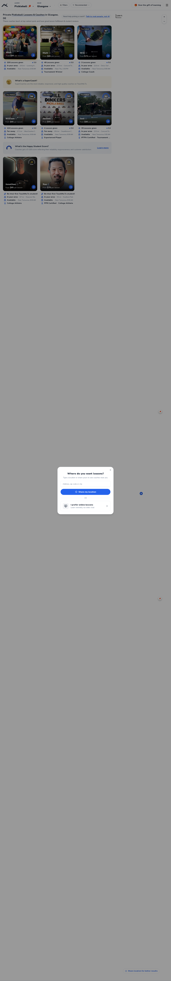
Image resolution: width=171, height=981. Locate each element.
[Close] (110, 470)
